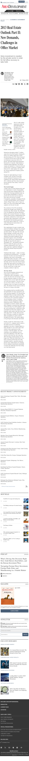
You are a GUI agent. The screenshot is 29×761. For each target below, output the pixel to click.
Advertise (12, 2)
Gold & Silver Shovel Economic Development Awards (11, 729)
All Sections (27, 13)
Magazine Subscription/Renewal (9, 701)
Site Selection (3, 721)
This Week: (14, 627)
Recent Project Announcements (7, 723)
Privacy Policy (21, 754)
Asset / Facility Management (6, 717)
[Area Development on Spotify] (17, 748)
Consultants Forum (5, 2)
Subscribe (21, 1)
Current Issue (5, 707)
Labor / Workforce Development (7, 719)
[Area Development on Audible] (21, 748)
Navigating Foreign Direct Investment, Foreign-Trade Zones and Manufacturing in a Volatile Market (14, 568)
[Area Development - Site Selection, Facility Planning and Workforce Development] (14, 6)
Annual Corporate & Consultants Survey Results (10, 731)
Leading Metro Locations (5, 733)
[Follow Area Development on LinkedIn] (2, 748)
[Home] (10, 748)
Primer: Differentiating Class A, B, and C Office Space (7, 129)
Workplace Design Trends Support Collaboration (5, 138)
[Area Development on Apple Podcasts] (13, 748)
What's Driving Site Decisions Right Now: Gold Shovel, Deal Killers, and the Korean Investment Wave (14, 561)
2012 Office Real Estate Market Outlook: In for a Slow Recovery (6, 143)
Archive (26, 619)
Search (19, 11)
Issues (26, 584)
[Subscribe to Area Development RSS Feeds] (6, 748)
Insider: (14, 624)
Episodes (26, 554)
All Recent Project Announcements (8, 486)
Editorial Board (23, 13)
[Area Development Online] (14, 750)
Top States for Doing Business (6, 735)
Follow (10, 11)
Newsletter (4, 704)
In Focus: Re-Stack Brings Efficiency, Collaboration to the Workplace (7, 133)
